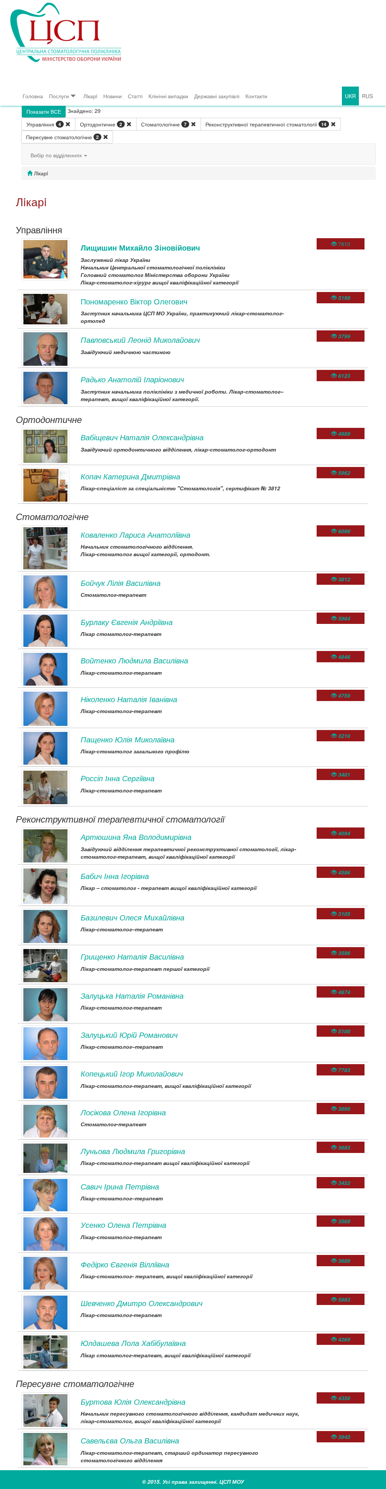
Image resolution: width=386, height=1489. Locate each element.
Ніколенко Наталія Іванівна (129, 699)
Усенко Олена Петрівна (123, 1224)
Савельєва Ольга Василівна (130, 1440)
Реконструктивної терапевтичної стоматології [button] (265, 124)
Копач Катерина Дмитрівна (130, 476)
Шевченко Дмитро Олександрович (141, 1302)
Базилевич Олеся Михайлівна (132, 917)
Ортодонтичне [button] (101, 124)
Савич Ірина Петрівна (120, 1186)
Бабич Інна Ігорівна (115, 875)
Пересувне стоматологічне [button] (62, 137)
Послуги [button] (59, 96)
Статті (135, 96)
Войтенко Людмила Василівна (134, 660)
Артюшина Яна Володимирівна (136, 836)
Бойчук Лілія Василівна (121, 582)
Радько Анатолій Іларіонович (132, 379)
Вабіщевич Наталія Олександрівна (142, 437)
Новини (112, 96)
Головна (33, 96)
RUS (367, 96)
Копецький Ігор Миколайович (132, 1073)
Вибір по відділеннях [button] (57, 155)
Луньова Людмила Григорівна (133, 1150)
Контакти (256, 96)
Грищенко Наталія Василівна (132, 956)
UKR (350, 96)
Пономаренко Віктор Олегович (134, 301)
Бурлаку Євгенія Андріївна (127, 621)
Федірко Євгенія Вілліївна (125, 1264)
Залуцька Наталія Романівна (132, 995)
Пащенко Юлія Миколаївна (128, 739)
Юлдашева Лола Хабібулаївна (133, 1342)
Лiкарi (90, 96)
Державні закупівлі (216, 96)
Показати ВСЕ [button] (43, 111)
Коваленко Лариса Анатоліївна (135, 534)
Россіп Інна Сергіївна (118, 778)
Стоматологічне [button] (164, 124)
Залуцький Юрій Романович (129, 1034)
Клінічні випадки (168, 96)
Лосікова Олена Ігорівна (123, 1112)
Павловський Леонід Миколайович (140, 339)
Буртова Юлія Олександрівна (133, 1401)
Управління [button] (43, 124)
